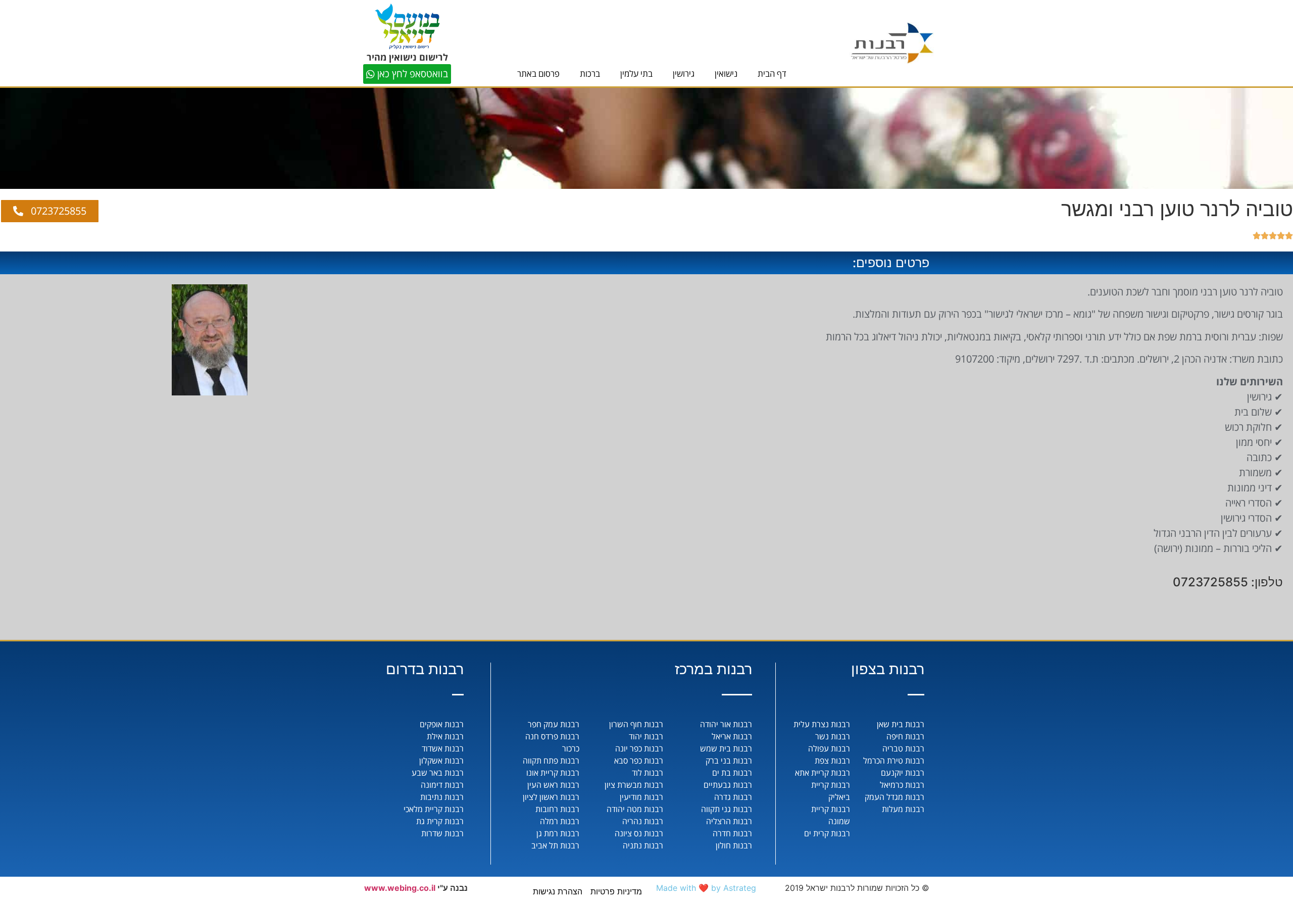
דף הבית (772, 73)
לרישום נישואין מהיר (407, 57)
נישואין (726, 73)
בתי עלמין (636, 73)
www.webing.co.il (399, 888)
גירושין (683, 73)
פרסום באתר (538, 73)
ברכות (590, 73)
